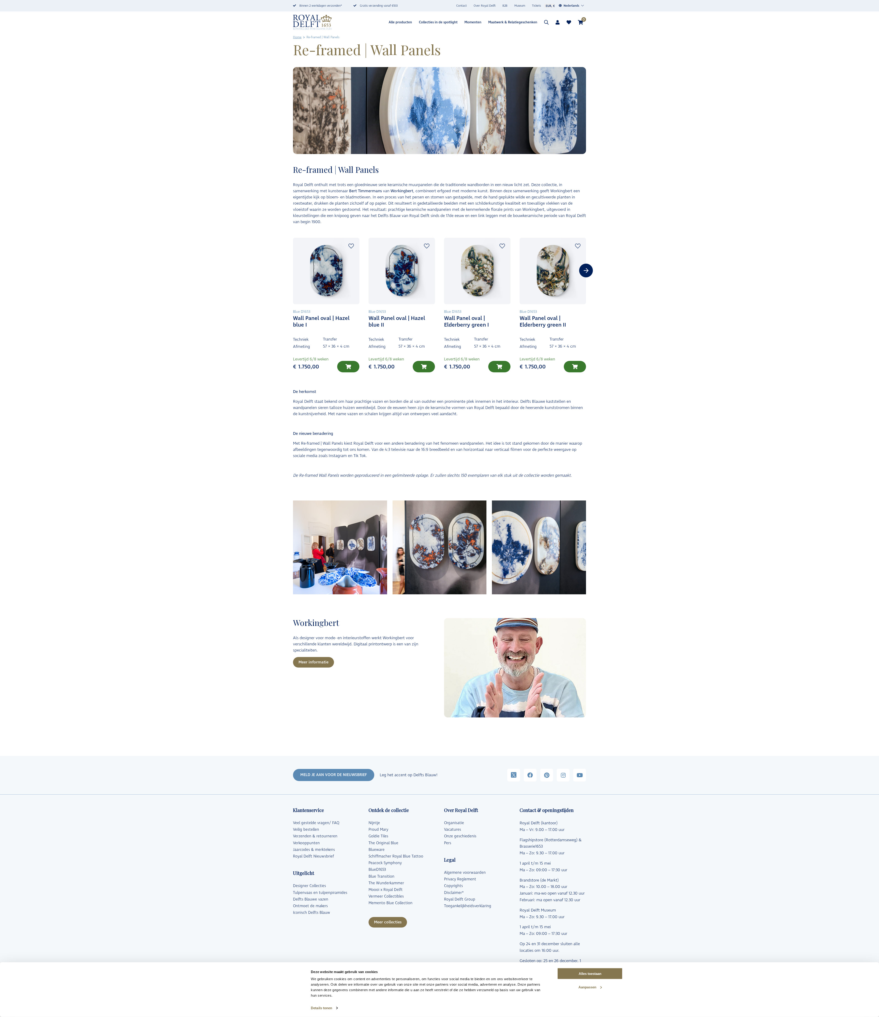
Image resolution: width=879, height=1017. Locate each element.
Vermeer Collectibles (386, 896)
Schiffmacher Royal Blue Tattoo (396, 856)
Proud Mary (378, 829)
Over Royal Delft (485, 6)
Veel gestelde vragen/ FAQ (316, 823)
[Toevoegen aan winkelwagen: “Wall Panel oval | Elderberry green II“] (575, 366)
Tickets (536, 6)
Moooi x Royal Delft (386, 890)
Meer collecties (388, 922)
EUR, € (550, 6)
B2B (504, 6)
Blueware (377, 849)
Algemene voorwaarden (465, 872)
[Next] (586, 270)
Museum (519, 6)
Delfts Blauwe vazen (310, 899)
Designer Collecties (309, 886)
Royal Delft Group (459, 899)
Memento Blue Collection (390, 903)
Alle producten (400, 22)
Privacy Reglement (460, 879)
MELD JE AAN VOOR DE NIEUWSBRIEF (333, 775)
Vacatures (452, 829)
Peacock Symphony (385, 863)
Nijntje (374, 823)
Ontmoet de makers (310, 906)
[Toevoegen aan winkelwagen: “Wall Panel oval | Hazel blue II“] (424, 366)
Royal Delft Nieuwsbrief (313, 856)
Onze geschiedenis (460, 836)
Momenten (472, 22)
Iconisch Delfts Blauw (311, 912)
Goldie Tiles (378, 836)
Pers (447, 843)
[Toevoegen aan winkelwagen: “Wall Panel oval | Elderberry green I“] (499, 366)
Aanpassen (587, 987)
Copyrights (453, 886)
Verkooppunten (306, 843)
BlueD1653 (377, 869)
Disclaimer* (454, 892)
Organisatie (454, 823)
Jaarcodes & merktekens (314, 849)
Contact (461, 6)
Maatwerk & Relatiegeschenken (512, 22)
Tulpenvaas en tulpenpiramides (320, 892)
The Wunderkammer (386, 883)
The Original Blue (383, 843)
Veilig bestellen (306, 829)
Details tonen (321, 1008)
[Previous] (293, 270)
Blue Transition (381, 876)
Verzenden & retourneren (315, 836)
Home (297, 37)
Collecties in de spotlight (438, 22)
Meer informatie (313, 662)
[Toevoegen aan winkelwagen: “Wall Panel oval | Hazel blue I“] (348, 366)
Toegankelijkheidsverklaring (467, 906)
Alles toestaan (590, 974)
